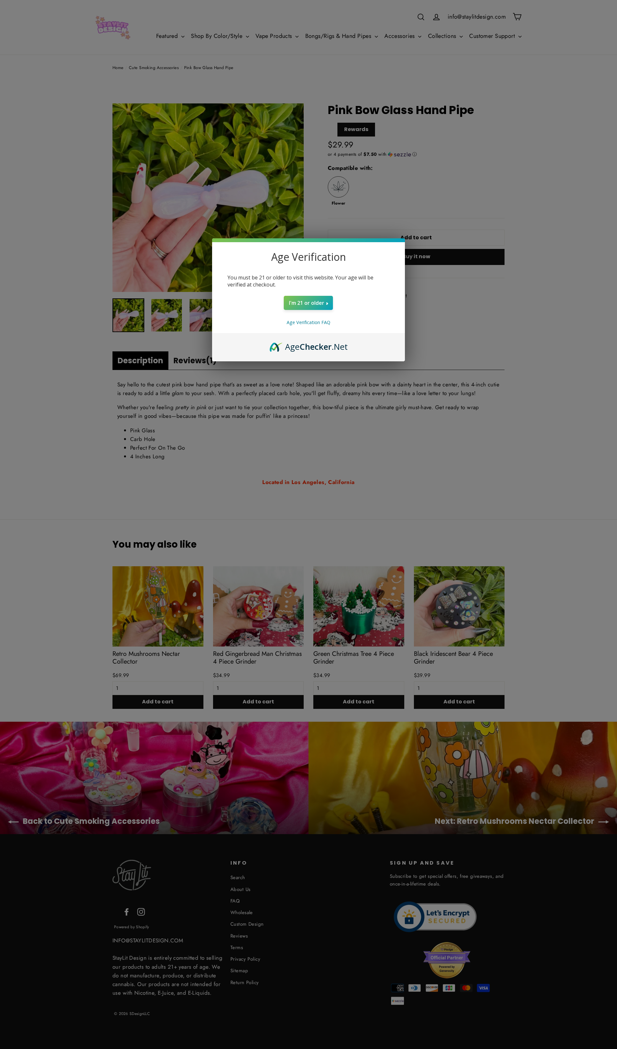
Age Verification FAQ (308, 322)
